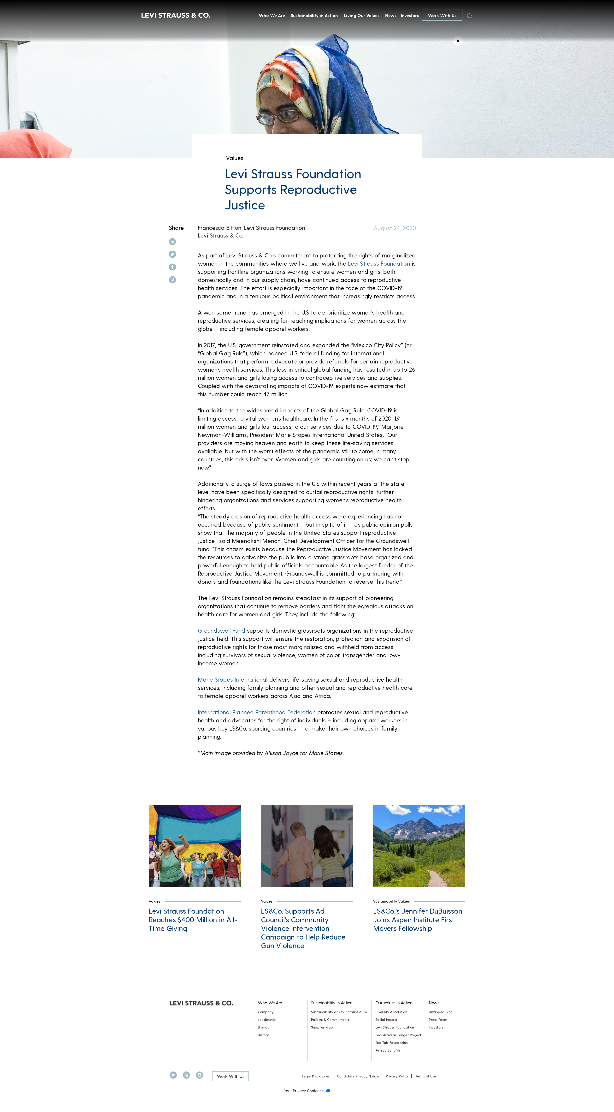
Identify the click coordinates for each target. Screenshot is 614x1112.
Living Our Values (361, 15)
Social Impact (386, 1019)
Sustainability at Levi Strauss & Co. (339, 1012)
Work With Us (442, 15)
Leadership (267, 1019)
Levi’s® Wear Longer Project (398, 1035)
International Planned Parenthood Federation (257, 711)
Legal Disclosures (316, 1076)
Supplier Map (322, 1027)
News (390, 15)
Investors (410, 15)
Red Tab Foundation (391, 1043)
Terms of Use (425, 1076)
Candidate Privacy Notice (358, 1076)
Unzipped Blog (441, 1012)
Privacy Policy (397, 1076)
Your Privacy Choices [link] (302, 1090)
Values (234, 157)
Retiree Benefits (388, 1050)
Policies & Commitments (330, 1019)
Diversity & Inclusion (391, 1012)
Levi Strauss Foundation (379, 263)
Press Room (438, 1019)
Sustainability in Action (314, 15)
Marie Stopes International (233, 679)
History (263, 1035)
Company (266, 1012)
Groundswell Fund (221, 630)
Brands (263, 1027)
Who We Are (272, 15)
